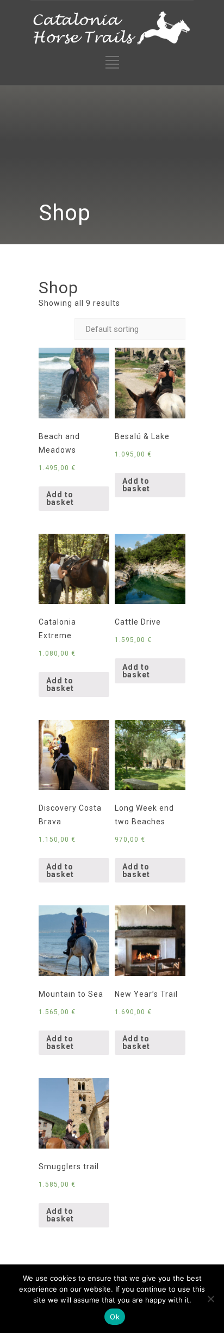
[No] (210, 1298)
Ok (115, 1316)
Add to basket (60, 498)
